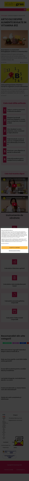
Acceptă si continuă (14, 247)
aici (8, 243)
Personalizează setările (14, 250)
